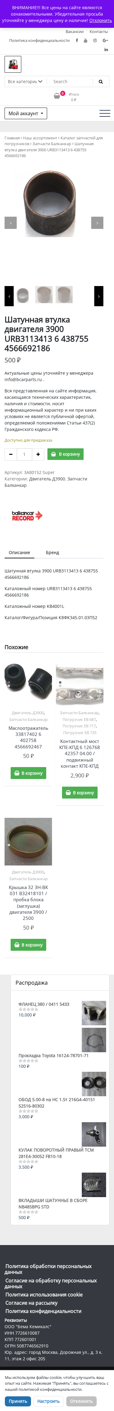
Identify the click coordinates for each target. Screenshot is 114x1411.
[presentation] (11, 223)
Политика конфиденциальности (39, 40)
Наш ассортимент (40, 138)
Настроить (48, 1401)
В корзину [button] (32, 773)
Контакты (99, 31)
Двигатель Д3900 (47, 479)
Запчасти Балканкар (52, 143)
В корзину (69, 454)
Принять (18, 1401)
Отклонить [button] (100, 20)
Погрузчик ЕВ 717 (79, 726)
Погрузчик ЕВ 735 (79, 732)
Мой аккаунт (24, 113)
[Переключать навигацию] (105, 113)
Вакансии (75, 31)
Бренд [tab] (52, 552)
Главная (12, 138)
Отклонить (81, 1401)
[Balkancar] (27, 515)
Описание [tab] (19, 552)
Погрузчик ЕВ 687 (79, 719)
